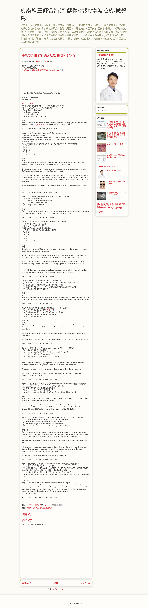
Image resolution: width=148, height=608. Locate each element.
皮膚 (48, 310)
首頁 (56, 583)
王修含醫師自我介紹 (105, 55)
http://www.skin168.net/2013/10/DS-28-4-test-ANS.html (40, 70)
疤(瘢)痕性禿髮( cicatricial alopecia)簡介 (116, 194)
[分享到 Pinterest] (61, 505)
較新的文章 (26, 583)
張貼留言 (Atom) (58, 589)
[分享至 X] (57, 505)
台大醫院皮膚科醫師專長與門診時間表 (116, 156)
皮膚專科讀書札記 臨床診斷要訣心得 (39, 508)
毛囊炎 (101, 212)
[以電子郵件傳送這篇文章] (53, 505)
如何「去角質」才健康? (115, 144)
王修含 (37, 61)
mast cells (40, 125)
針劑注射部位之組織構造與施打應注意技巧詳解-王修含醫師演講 (116, 135)
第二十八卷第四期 (28, 104)
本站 (46, 61)
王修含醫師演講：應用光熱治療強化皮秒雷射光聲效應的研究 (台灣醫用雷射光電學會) (116, 125)
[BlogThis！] (55, 505)
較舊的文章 (85, 583)
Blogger (82, 603)
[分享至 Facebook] (59, 505)
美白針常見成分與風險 (107, 166)
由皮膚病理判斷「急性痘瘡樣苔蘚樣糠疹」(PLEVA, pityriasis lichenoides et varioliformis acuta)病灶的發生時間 (111, 206)
